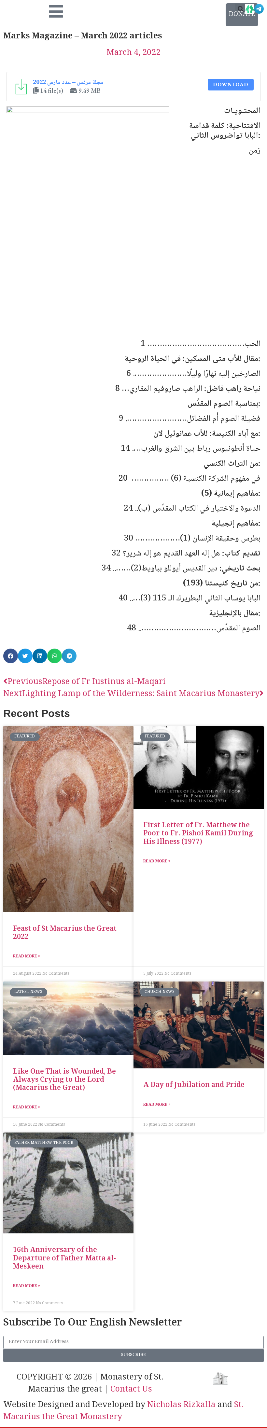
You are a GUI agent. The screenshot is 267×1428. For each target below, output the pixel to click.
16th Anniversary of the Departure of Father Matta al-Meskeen (64, 1258)
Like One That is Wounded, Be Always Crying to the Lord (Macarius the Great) (64, 1080)
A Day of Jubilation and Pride (194, 1085)
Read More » (26, 957)
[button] (240, 9)
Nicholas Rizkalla (181, 1405)
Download (230, 84)
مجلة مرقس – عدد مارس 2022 (68, 82)
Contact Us (131, 1390)
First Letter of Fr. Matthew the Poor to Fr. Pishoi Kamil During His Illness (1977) (198, 834)
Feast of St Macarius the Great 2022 (65, 933)
